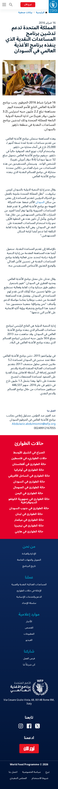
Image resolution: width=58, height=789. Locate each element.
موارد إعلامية (29, 614)
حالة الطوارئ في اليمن (29, 493)
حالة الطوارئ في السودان (29, 482)
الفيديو (29, 640)
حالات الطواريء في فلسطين (29, 458)
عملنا (29, 577)
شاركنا (29, 651)
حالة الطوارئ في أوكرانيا (29, 470)
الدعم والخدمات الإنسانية (29, 596)
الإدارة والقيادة (29, 553)
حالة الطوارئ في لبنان (29, 514)
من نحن (29, 547)
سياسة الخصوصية (31, 772)
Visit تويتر (37, 726)
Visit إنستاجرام (20, 726)
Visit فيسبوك (29, 726)
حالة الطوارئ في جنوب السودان (29, 508)
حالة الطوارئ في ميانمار (29, 520)
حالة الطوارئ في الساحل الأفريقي (29, 476)
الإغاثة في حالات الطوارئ (29, 590)
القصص (29, 627)
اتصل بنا (13, 772)
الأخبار (29, 621)
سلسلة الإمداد (29, 603)
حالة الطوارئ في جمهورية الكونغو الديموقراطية (29, 500)
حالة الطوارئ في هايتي (29, 531)
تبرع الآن (28, 5)
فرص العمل (29, 658)
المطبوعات (29, 633)
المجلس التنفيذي (18, 778)
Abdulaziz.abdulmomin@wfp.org (34, 424)
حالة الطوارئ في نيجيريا (29, 526)
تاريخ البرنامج (29, 566)
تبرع (47, 772)
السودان (40, 202)
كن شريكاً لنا (29, 664)
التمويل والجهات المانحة (29, 559)
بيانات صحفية (25, 12)
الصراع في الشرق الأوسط (29, 452)
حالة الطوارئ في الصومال (29, 487)
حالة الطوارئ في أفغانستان (29, 464)
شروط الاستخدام (40, 778)
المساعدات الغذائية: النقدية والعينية (29, 584)
